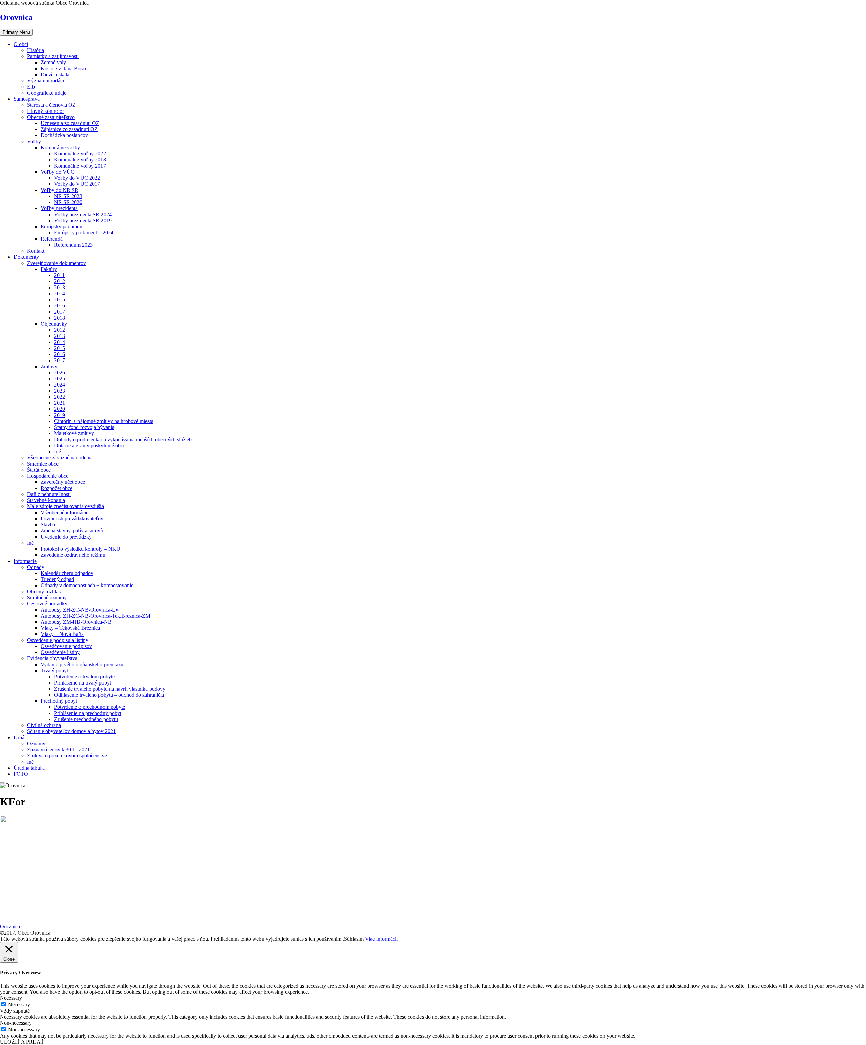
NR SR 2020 (68, 202)
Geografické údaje (46, 93)
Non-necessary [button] (16, 1023)
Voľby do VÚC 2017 (77, 184)
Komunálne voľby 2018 (80, 160)
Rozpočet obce (56, 488)
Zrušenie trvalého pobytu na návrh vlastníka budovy (109, 689)
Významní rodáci (45, 80)
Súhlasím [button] (354, 939)
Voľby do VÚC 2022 (77, 178)
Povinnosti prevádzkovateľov (72, 518)
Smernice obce (43, 464)
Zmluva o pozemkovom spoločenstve (67, 755)
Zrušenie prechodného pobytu (86, 719)
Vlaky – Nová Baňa (62, 634)
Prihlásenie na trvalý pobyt (82, 683)
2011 (59, 275)
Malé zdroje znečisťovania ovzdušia (65, 506)
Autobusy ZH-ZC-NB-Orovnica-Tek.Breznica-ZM (95, 616)
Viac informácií (381, 939)
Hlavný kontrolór (45, 111)
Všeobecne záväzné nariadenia (60, 458)
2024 (59, 385)
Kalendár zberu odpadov (67, 573)
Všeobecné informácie (64, 512)
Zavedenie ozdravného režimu (73, 555)
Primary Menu (16, 32)
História (35, 50)
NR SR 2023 (68, 196)
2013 (59, 287)
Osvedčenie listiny (60, 652)
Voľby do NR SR (59, 190)
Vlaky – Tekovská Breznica (70, 628)
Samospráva (27, 99)
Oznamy (36, 743)
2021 (59, 403)
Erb (31, 87)
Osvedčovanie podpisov (66, 646)
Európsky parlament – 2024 (83, 232)
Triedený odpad (57, 579)
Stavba (48, 524)
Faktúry (49, 269)
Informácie (25, 561)
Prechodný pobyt (59, 701)
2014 (59, 293)
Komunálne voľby (60, 147)
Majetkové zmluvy (74, 433)
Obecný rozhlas (44, 591)
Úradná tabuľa (29, 768)
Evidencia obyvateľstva (52, 658)
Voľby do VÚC (57, 172)
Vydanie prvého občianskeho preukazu (82, 664)
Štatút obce (39, 470)
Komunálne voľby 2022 (80, 153)
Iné (57, 451)
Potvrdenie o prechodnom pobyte (89, 707)
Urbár (20, 737)
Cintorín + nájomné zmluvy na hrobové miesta (103, 421)
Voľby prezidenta (59, 208)
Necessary (19, 1004)
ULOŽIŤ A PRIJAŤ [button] (22, 1042)
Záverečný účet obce (63, 482)
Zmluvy (49, 366)
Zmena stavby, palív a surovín (73, 530)
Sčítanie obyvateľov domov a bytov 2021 (71, 731)
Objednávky (54, 324)
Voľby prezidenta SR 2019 (83, 220)
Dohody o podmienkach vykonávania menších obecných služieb (123, 439)
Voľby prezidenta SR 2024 (83, 214)
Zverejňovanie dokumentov (56, 263)
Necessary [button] (11, 998)
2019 (59, 415)
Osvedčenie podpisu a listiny (57, 640)
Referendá (52, 239)
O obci (21, 44)
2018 (59, 318)
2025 (59, 378)
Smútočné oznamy (47, 597)
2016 (59, 305)
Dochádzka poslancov (64, 135)
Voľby (34, 141)
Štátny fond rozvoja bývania (84, 427)
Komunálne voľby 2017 (80, 166)
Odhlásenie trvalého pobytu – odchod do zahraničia (109, 695)
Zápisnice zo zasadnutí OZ (69, 129)
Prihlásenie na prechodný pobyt (87, 713)
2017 (59, 312)
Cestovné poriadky (47, 603)
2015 (59, 299)
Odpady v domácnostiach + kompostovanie (87, 585)
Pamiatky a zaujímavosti (53, 56)
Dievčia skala (55, 74)
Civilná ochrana (44, 725)
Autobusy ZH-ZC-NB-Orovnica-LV (80, 610)
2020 (59, 409)
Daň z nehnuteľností (49, 494)
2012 (59, 281)
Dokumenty (26, 257)
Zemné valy (53, 62)
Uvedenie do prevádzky (66, 537)
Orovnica (16, 17)
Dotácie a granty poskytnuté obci (89, 445)
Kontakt (35, 251)
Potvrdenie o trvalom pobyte (84, 676)
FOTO (21, 774)
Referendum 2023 (73, 245)
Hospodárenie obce (47, 476)
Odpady (35, 567)
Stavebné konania (46, 500)
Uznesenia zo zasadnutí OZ (70, 123)
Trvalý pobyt (54, 670)
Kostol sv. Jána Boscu (64, 68)
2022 (59, 397)
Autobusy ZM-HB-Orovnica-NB (76, 622)
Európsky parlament (62, 226)
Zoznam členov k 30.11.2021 (58, 749)
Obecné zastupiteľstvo (51, 117)
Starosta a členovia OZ (51, 105)
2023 (59, 391)
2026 (59, 372)
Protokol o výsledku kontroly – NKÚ (80, 549)
